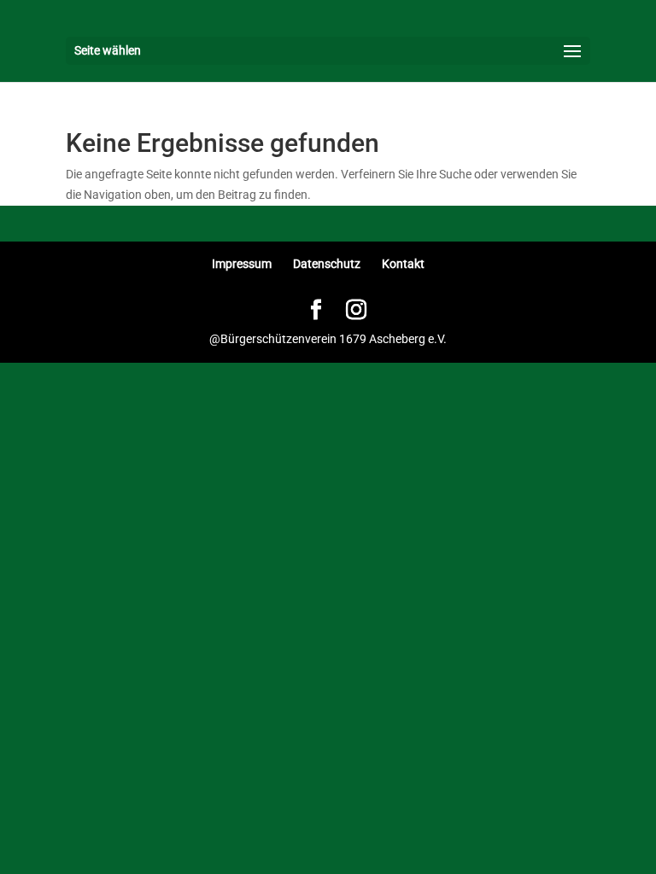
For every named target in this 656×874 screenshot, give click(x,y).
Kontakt (403, 264)
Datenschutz (326, 264)
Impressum (242, 264)
